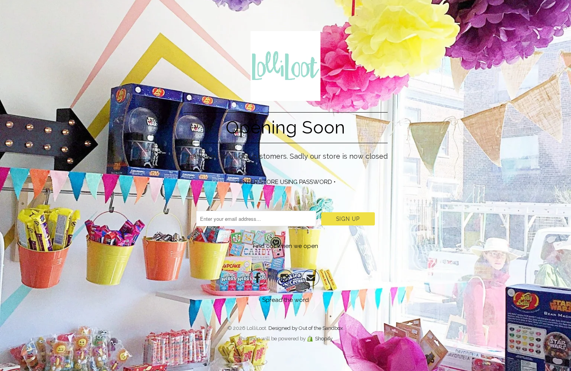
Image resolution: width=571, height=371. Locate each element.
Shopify (324, 339)
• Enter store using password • (286, 182)
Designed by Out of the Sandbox (305, 328)
